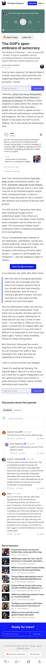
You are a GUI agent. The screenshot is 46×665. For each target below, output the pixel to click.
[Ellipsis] (43, 432)
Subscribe (32, 3)
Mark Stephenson (17, 444)
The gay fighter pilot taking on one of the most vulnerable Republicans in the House (27, 577)
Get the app (34, 654)
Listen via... (27, 37)
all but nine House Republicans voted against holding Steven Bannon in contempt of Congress (22, 97)
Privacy (32, 646)
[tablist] (12, 410)
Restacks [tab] (17, 410)
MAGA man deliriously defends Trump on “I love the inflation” (27, 595)
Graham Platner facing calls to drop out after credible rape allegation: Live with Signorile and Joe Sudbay (27, 586)
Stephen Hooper (13, 432)
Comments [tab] (7, 410)
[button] (6, 22)
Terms (39, 646)
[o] (6, 552)
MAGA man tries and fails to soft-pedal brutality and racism (25, 613)
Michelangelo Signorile (11, 65)
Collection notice (23, 648)
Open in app (12, 37)
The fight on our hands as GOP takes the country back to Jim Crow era (26, 604)
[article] (23, 552)
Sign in (41, 3)
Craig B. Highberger (15, 459)
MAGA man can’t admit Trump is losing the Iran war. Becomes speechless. (27, 568)
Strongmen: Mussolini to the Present (25, 185)
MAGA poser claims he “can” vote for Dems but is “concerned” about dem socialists (26, 559)
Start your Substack (17, 654)
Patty (9, 493)
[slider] (20, 30)
